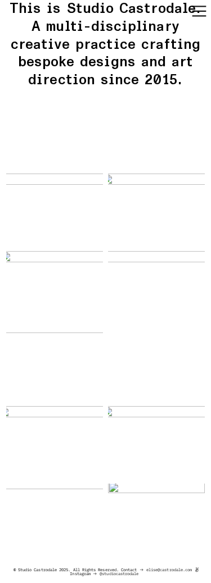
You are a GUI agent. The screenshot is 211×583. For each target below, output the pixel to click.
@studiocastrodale (119, 574)
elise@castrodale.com (169, 570)
